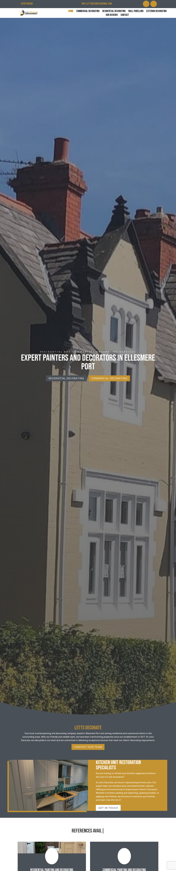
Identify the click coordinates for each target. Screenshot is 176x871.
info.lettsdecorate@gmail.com (97, 3)
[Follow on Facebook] (153, 4)
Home (70, 11)
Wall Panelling (135, 11)
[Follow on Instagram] (146, 4)
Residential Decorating (113, 11)
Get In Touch (108, 808)
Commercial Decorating (87, 11)
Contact (125, 15)
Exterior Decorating (156, 11)
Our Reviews (112, 15)
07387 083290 (27, 3)
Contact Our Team (88, 747)
